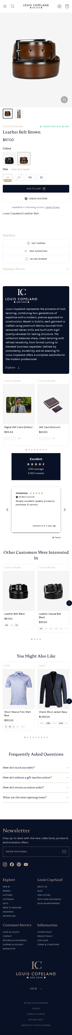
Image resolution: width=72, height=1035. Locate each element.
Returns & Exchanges (15, 940)
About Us (42, 886)
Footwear (8, 899)
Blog (39, 891)
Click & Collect (11, 932)
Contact (7, 936)
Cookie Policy (44, 932)
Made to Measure (12, 907)
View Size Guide (20, 169)
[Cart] (67, 6)
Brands (7, 891)
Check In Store (38, 198)
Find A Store (44, 895)
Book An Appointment (48, 903)
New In (6, 886)
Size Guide (42, 940)
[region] (36, 510)
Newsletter (9, 949)
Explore (10, 367)
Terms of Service (36, 1014)
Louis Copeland (13, 126)
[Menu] (5, 6)
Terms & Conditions (48, 944)
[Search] (12, 6)
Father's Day (9, 916)
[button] (7, 510)
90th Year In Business (49, 899)
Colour (7, 148)
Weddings (8, 912)
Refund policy (36, 1019)
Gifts (5, 903)
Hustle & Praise (42, 1025)
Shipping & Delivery (13, 944)
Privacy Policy (44, 936)
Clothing (7, 895)
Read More (9, 235)
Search (36, 1008)
